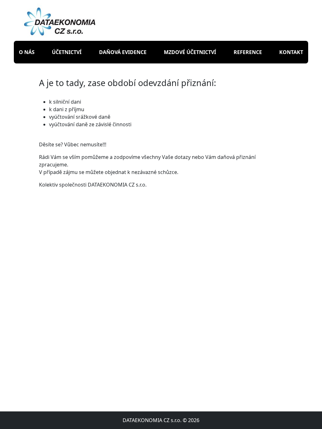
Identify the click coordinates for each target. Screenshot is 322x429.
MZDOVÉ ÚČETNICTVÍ (190, 52)
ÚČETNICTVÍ (66, 52)
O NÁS (27, 52)
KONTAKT (291, 52)
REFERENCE (248, 52)
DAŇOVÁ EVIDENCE (123, 52)
